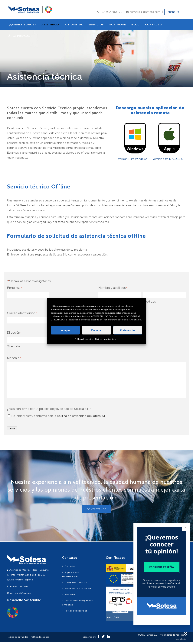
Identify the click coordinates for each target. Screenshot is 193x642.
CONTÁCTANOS (96, 509)
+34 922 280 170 (111, 12)
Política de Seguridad (75, 610)
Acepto (65, 330)
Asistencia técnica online (77, 588)
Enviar (11, 428)
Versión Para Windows (132, 159)
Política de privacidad (105, 339)
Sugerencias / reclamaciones (70, 574)
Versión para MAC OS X (167, 159)
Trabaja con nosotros (75, 582)
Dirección (13, 346)
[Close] (185, 527)
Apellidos (149, 301)
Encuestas (69, 594)
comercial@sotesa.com (145, 12)
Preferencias (128, 330)
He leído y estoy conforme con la (58, 416)
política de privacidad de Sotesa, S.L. (81, 416)
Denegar (96, 330)
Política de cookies (84, 339)
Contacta (69, 566)
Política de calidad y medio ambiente (77, 602)
